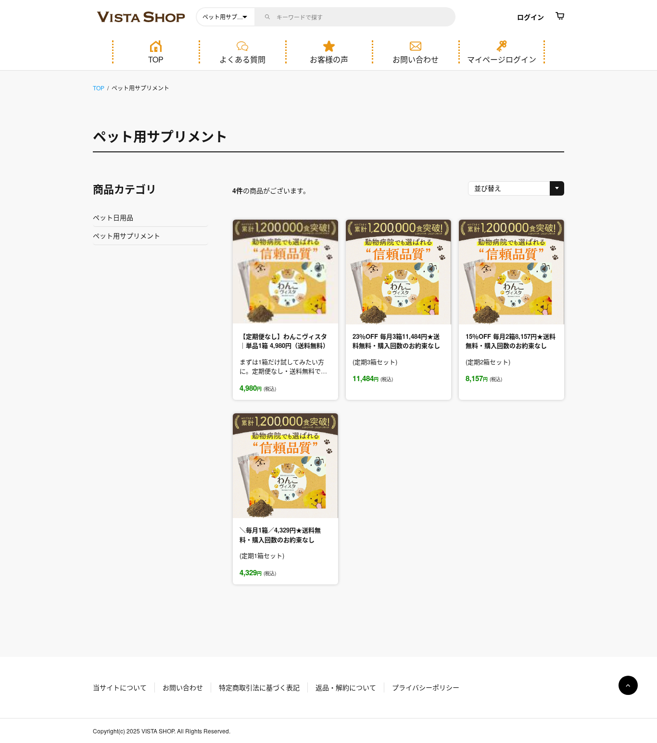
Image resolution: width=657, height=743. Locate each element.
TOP (156, 58)
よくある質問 (242, 58)
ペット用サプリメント (160, 136)
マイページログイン (501, 58)
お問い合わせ (415, 58)
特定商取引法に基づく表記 (259, 687)
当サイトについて (120, 687)
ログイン (530, 17)
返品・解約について (346, 687)
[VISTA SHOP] (142, 17)
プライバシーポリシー (425, 687)
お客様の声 (329, 58)
